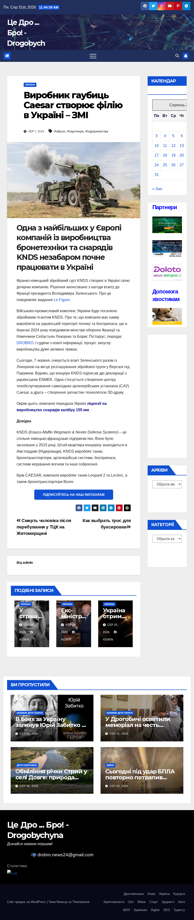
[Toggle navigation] (93, 56)
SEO (166, 910)
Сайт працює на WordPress (27, 902)
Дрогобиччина (27, 765)
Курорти (179, 894)
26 (173, 165)
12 (173, 146)
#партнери (75, 131)
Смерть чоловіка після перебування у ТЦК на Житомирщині (44, 527)
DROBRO (25, 343)
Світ (131, 902)
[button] (177, 56)
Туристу (179, 910)
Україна (30, 84)
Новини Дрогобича (30, 713)
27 (182, 165)
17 (156, 155)
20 (182, 155)
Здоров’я (168, 902)
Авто (181, 902)
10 (156, 146)
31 (156, 175)
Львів (151, 894)
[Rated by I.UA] (12, 873)
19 (173, 155)
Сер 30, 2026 (29, 786)
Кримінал (140, 910)
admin (28, 562)
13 (182, 146)
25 (165, 165)
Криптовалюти (114, 902)
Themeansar (80, 902)
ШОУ (126, 910)
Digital (155, 910)
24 (156, 165)
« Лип (157, 189)
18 (165, 155)
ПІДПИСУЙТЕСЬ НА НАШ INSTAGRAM (74, 494)
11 (165, 146)
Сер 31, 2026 (29, 733)
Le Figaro (62, 300)
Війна (110, 765)
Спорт (153, 902)
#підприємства (96, 131)
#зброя (59, 131)
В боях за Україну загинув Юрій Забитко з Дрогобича (50, 725)
